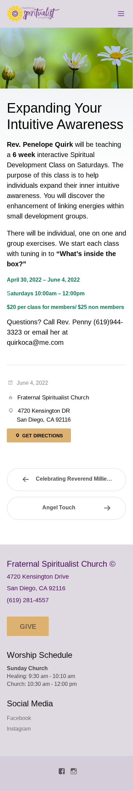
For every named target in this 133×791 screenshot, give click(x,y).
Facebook (19, 718)
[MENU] (118, 14)
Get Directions (42, 435)
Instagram (19, 729)
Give (28, 626)
